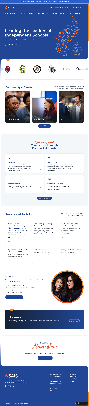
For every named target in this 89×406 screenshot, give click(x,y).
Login (68, 7)
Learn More (74, 321)
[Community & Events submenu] (17, 13)
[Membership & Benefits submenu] (82, 13)
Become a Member (12, 44)
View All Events (44, 126)
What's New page (64, 1)
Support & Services (44, 198)
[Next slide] (87, 69)
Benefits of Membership (14, 297)
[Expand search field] (51, 7)
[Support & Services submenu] (48, 13)
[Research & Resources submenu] (65, 13)
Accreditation (77, 7)
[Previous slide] (2, 69)
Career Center (59, 7)
